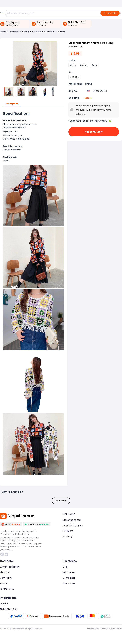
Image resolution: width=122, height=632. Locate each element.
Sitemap (118, 628)
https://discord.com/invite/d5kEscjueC (7, 554)
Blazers (61, 31)
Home (3, 31)
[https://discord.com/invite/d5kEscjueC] (6, 554)
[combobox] (103, 91)
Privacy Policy (107, 628)
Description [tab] (11, 103)
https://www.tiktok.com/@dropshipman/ (2, 554)
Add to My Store (94, 131)
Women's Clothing (19, 31)
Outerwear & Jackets (43, 31)
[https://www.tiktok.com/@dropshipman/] (2, 554)
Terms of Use (93, 628)
